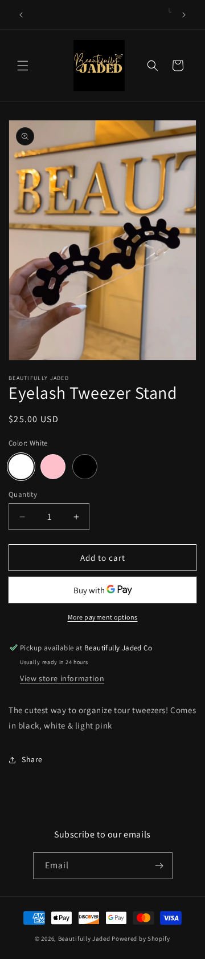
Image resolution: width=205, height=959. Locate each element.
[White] (21, 466)
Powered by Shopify (141, 938)
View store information (62, 678)
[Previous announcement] (21, 14)
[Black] (84, 466)
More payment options (103, 617)
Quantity (23, 494)
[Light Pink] (52, 466)
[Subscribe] (159, 865)
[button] (22, 65)
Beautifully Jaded (84, 938)
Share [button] (32, 759)
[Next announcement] (183, 14)
